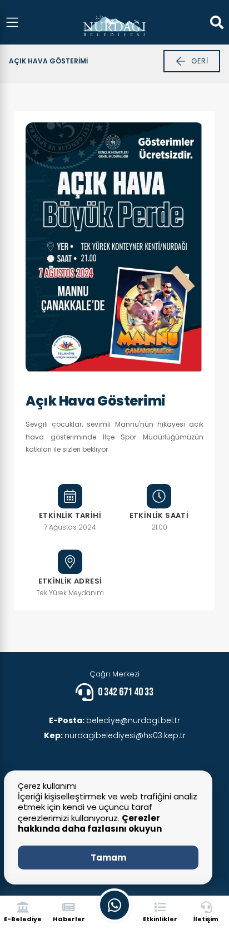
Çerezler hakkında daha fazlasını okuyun (90, 823)
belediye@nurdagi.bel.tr (114, 720)
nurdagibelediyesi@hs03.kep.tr (115, 735)
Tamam (108, 857)
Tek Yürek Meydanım (70, 593)
